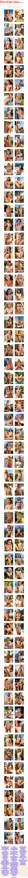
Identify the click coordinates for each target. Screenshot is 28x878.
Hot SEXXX (23, 864)
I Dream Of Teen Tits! (5, 850)
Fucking (5, 869)
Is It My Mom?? (14, 856)
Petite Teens (23, 856)
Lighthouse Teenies (5, 858)
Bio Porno (22, 852)
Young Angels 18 (5, 868)
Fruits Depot (5, 854)
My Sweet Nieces (5, 863)
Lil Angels (5, 860)
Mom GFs (5, 867)
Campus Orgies (23, 861)
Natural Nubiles (14, 864)
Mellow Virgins (5, 862)
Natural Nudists (14, 869)
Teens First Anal (14, 870)
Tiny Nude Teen (23, 860)
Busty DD (14, 858)
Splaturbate (14, 852)
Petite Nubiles (14, 868)
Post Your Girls (14, 851)
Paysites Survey (5, 870)
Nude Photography (14, 847)
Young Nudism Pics (14, 850)
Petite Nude (14, 867)
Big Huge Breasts (23, 849)
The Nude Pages (14, 865)
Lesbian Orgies (14, 862)
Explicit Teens (5, 852)
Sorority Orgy (22, 847)
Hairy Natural (14, 871)
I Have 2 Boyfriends (23, 863)
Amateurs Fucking (22, 855)
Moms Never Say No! (14, 855)
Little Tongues (5, 861)
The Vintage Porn (14, 863)
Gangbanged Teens (14, 860)
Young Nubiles (22, 851)
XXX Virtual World (5, 875)
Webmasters (14, 877)
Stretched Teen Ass (23, 858)
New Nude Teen (5, 847)
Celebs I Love (5, 871)
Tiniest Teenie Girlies (5, 865)
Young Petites (14, 857)
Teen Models (5, 848)
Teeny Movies (22, 850)
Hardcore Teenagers (5, 856)
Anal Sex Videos (14, 873)
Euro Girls (5, 851)
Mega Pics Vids (5, 873)
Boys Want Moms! (14, 875)
